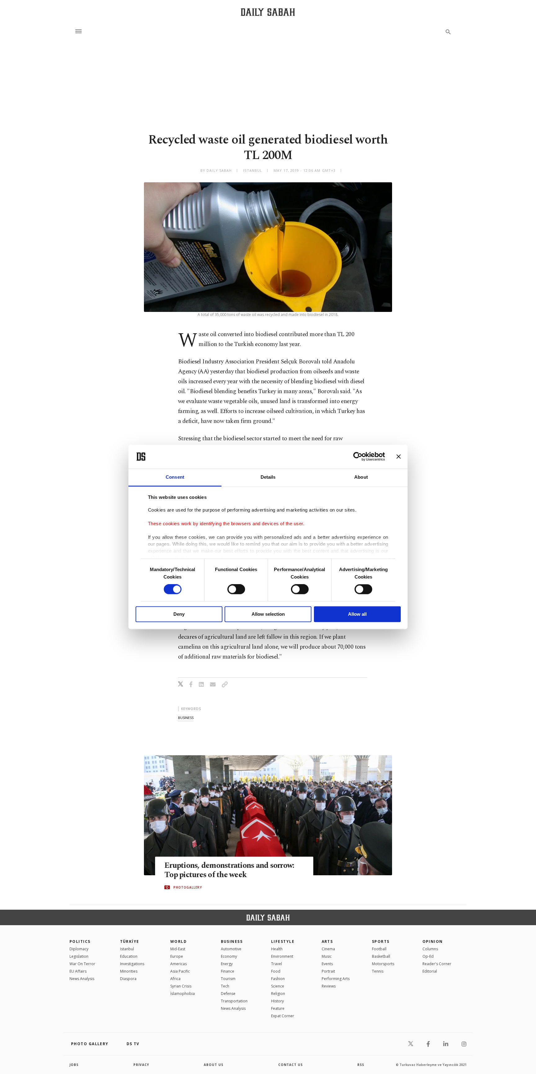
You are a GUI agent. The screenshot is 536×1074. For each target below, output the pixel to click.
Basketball (381, 956)
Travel (276, 963)
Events (327, 963)
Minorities (128, 971)
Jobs (73, 1065)
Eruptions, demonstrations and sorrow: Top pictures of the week (229, 870)
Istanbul (127, 949)
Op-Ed (428, 956)
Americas (178, 963)
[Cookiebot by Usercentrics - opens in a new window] (358, 456)
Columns (430, 949)
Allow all (357, 614)
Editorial (429, 971)
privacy (141, 1065)
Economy (229, 956)
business (186, 717)
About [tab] (361, 477)
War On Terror (82, 963)
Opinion (432, 941)
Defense (228, 993)
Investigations (132, 963)
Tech (225, 986)
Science (277, 986)
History (277, 1001)
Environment (282, 956)
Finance (227, 971)
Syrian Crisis (180, 986)
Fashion (278, 978)
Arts (327, 941)
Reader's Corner (436, 963)
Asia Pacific (180, 971)
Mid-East (177, 949)
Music (327, 956)
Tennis (377, 971)
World (178, 941)
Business (232, 941)
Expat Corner (282, 1016)
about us (213, 1065)
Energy (227, 963)
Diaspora (128, 978)
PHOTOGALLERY (187, 887)
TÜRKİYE (129, 941)
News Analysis (81, 978)
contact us (290, 1065)
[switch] (236, 589)
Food (275, 971)
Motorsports (383, 963)
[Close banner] (398, 457)
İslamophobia (182, 993)
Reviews (329, 986)
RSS (360, 1065)
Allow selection (268, 614)
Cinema (328, 949)
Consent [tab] (175, 477)
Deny (179, 614)
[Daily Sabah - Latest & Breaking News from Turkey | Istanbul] (268, 12)
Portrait (328, 971)
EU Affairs (78, 971)
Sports (381, 941)
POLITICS (80, 941)
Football (379, 949)
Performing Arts (336, 978)
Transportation (234, 1001)
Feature (277, 1008)
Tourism (228, 978)
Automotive (231, 949)
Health (277, 949)
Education (128, 956)
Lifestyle (282, 941)
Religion (278, 993)
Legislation (78, 956)
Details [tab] (268, 477)
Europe (176, 956)
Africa (175, 978)
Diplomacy (78, 949)
